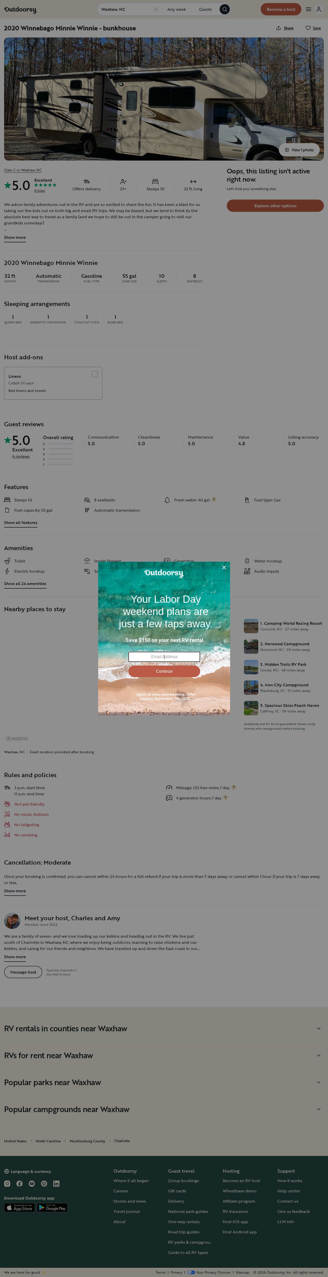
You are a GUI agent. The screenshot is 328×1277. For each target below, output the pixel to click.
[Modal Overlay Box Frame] (164, 639)
